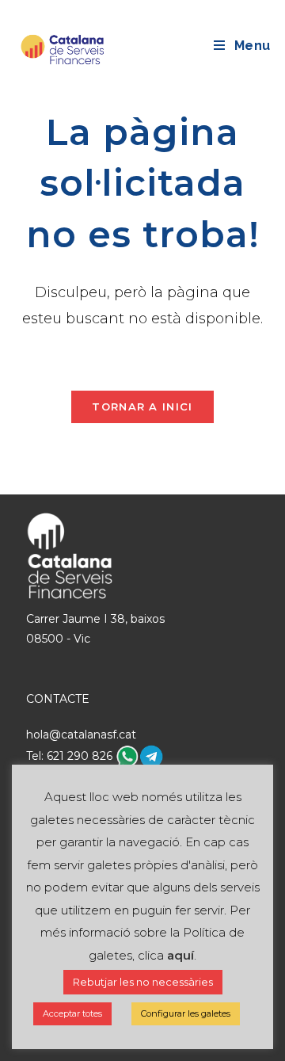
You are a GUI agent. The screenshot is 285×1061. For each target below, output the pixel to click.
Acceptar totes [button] (72, 1013)
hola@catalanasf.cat (81, 734)
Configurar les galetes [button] (185, 1013)
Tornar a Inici (142, 406)
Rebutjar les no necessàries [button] (143, 981)
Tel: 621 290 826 (71, 756)
